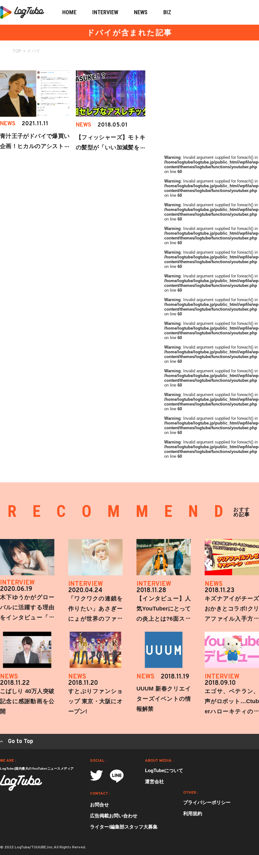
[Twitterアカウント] (96, 775)
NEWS (141, 12)
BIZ (167, 12)
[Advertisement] (211, 109)
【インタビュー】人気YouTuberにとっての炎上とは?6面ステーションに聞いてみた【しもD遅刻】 (163, 618)
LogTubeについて (164, 770)
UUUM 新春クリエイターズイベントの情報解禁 (163, 698)
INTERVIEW (105, 12)
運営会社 (154, 781)
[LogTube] (21, 783)
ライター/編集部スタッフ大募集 (124, 826)
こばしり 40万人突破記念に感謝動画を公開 (27, 701)
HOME (69, 12)
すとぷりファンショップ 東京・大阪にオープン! (95, 701)
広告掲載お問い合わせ (113, 815)
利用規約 (192, 813)
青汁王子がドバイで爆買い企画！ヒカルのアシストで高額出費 (34, 146)
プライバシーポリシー (207, 802)
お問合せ (99, 804)
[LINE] (116, 776)
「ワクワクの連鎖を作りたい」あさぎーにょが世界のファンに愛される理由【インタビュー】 (95, 618)
